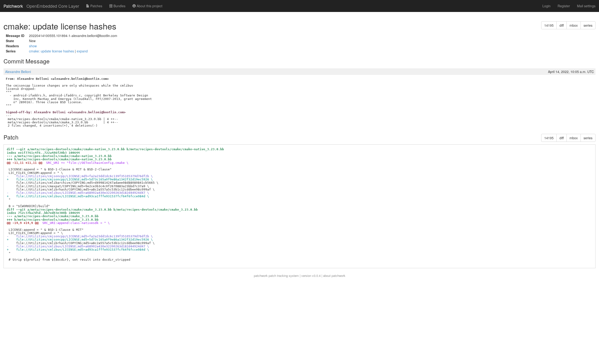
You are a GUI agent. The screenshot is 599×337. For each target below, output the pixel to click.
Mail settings (586, 6)
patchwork (261, 275)
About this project (149, 6)
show (33, 46)
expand (82, 51)
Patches (95, 6)
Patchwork (13, 6)
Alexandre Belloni (18, 71)
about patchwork (334, 275)
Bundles (119, 6)
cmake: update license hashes (52, 51)
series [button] (588, 25)
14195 (549, 25)
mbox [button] (574, 25)
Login (546, 6)
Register (564, 6)
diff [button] (561, 25)
